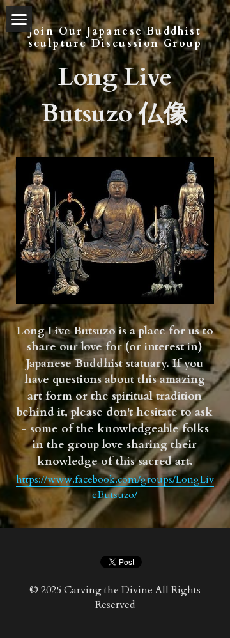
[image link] (115, 229)
